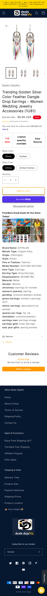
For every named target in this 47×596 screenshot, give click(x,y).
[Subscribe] (39, 551)
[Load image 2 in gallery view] (23, 72)
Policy (8, 397)
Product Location (14, 503)
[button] (3, 13)
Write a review (23, 369)
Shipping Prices (13, 496)
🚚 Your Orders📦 (14, 509)
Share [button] (9, 342)
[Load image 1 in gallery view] (11, 72)
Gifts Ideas (10, 459)
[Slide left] (2, 73)
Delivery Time (12, 477)
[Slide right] (44, 73)
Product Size (11, 484)
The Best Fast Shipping (17, 447)
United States (27, 168)
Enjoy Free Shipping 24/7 (18, 440)
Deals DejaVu (26, 592)
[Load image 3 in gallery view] (35, 72)
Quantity (6, 174)
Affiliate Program (14, 453)
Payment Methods (14, 490)
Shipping (5, 121)
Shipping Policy (13, 416)
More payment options (23, 206)
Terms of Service (14, 410)
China (8, 168)
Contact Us (11, 423)
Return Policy (12, 403)
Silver (8, 156)
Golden (23, 156)
